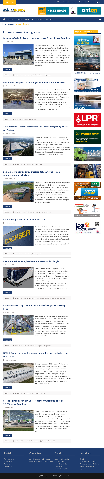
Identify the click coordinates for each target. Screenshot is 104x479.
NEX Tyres (39, 164)
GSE (53, 441)
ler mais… (7, 69)
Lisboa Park (30, 393)
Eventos (28, 19)
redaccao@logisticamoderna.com (41, 461)
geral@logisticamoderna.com (39, 459)
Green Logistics (47, 441)
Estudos (49, 19)
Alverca (17, 119)
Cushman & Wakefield (39, 75)
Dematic (42, 212)
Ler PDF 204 (79, 73)
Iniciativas (39, 19)
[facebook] (99, 2)
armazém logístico (20, 75)
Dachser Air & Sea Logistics (35, 346)
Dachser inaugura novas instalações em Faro (24, 219)
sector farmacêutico (58, 298)
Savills (34, 119)
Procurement (59, 461)
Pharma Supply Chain (62, 469)
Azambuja (29, 75)
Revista (65, 2)
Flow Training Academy (88, 461)
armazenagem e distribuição (35, 298)
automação (35, 212)
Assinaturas (73, 2)
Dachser (29, 254)
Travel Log (58, 466)
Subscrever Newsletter (92, 73)
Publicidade (82, 2)
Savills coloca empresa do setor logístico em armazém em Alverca (34, 82)
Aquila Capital (19, 441)
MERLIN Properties (39, 393)
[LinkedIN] (97, 2)
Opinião (19, 19)
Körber (49, 298)
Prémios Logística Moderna (89, 464)
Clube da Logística (61, 464)
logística (49, 75)
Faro (33, 254)
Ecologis (33, 164)
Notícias (11, 19)
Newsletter (57, 2)
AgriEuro (17, 212)
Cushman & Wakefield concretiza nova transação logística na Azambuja (36, 38)
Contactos (91, 2)
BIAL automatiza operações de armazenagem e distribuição (31, 261)
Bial (46, 298)
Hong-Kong (47, 346)
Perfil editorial (9, 459)
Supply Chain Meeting (62, 459)
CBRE (28, 164)
